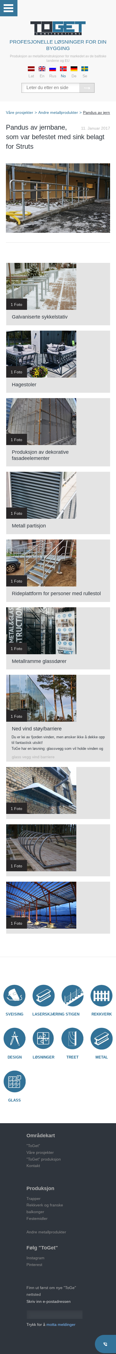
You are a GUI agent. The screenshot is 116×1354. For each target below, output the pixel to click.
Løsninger (43, 1057)
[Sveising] (14, 996)
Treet (72, 1057)
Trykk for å (50, 1324)
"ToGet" (33, 1145)
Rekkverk (102, 1014)
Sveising (14, 1014)
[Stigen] (72, 996)
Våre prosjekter (40, 1152)
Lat (31, 76)
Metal (101, 1057)
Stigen (72, 1014)
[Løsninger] (43, 1039)
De (74, 76)
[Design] (14, 1039)
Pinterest (34, 1264)
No (63, 76)
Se (84, 76)
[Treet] (72, 1039)
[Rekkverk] (101, 996)
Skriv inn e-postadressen (48, 1301)
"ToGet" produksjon (43, 1159)
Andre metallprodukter (46, 1232)
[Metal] (101, 1039)
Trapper (33, 1198)
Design (15, 1057)
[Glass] (14, 1082)
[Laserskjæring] (43, 996)
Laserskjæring (48, 1014)
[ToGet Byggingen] (58, 28)
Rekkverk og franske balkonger (44, 1208)
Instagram (35, 1258)
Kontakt (33, 1165)
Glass (14, 1100)
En (42, 76)
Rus (52, 76)
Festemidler (37, 1218)
